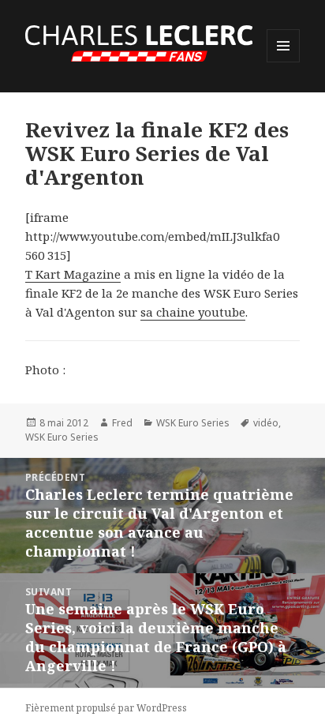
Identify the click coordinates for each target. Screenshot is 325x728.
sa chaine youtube (192, 312)
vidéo (265, 423)
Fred (122, 423)
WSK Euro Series (193, 423)
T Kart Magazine (73, 274)
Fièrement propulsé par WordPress (106, 708)
